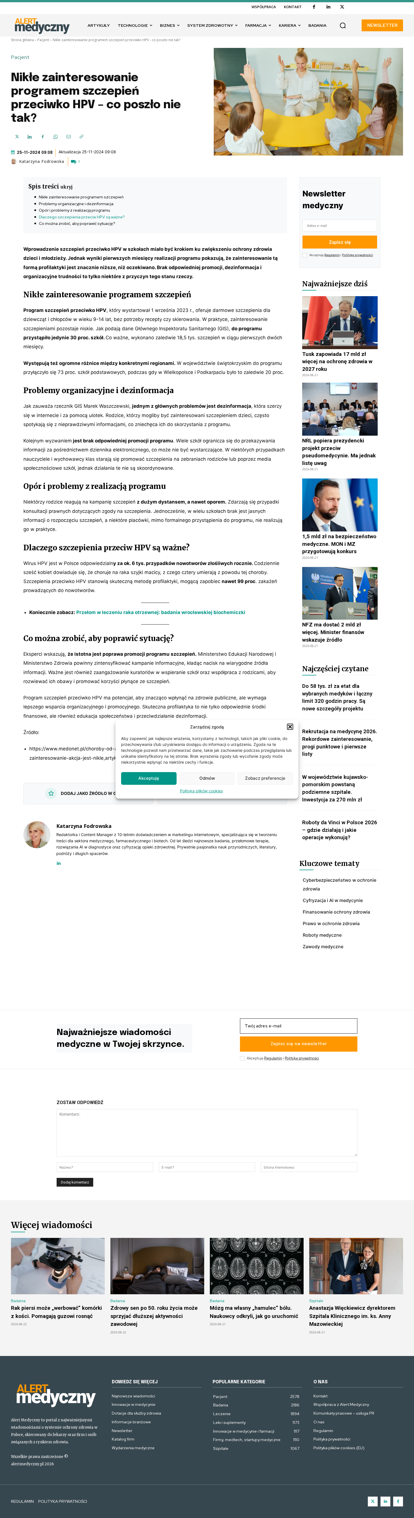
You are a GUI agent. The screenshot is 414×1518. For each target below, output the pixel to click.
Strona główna (22, 39)
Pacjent (43, 39)
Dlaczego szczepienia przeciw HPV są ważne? (82, 217)
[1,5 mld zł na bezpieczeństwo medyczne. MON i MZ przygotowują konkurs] (340, 504)
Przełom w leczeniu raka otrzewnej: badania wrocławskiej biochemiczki (160, 612)
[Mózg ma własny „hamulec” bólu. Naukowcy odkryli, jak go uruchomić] (257, 1266)
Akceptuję (148, 778)
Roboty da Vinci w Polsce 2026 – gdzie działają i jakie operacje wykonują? (339, 830)
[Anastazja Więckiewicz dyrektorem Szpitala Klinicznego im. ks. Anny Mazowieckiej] (356, 1266)
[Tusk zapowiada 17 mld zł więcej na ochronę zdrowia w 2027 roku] (340, 322)
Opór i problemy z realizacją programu (74, 210)
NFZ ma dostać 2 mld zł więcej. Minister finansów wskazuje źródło (333, 632)
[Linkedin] (328, 7)
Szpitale (316, 1300)
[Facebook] (314, 7)
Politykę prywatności (357, 255)
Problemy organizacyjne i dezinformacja (76, 203)
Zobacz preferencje (265, 778)
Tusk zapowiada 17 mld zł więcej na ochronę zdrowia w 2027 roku (337, 361)
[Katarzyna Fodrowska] (14, 161)
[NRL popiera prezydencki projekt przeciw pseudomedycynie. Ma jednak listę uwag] (340, 409)
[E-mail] (68, 136)
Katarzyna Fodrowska (41, 161)
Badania (18, 1300)
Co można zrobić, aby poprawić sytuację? (77, 223)
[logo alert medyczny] (56, 1395)
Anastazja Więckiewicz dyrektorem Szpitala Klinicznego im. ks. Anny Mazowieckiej (352, 1316)
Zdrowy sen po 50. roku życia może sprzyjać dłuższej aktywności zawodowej (154, 1316)
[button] (290, 727)
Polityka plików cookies (201, 790)
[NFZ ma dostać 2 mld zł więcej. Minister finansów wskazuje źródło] (340, 593)
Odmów (207, 778)
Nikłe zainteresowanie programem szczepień (81, 197)
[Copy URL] (81, 136)
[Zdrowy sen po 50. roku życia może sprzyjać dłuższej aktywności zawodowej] (157, 1266)
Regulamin (332, 255)
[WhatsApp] (55, 136)
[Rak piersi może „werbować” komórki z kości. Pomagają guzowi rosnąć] (58, 1266)
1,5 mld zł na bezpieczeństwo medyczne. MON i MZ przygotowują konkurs (339, 544)
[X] (342, 7)
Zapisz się (340, 242)
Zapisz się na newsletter (299, 1044)
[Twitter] (373, 1501)
